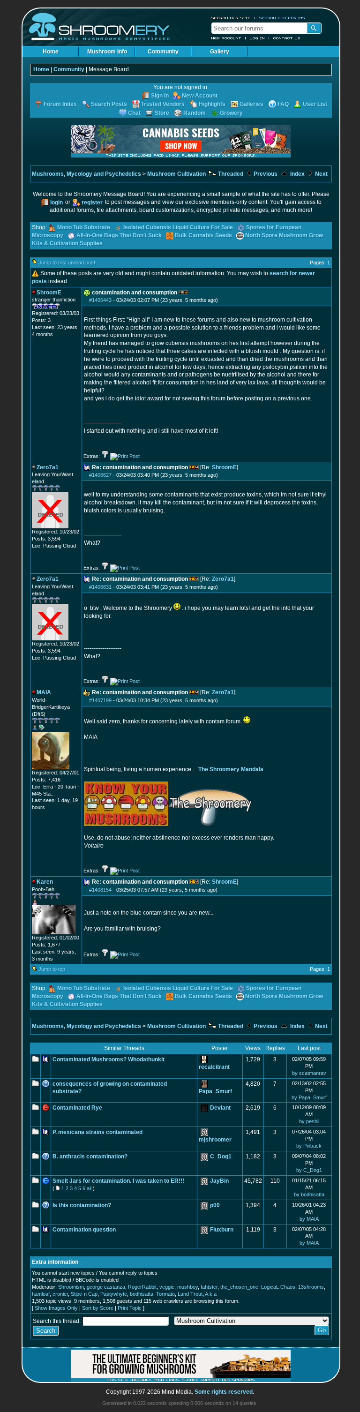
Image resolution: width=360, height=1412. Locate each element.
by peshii (309, 1121)
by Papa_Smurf (309, 1097)
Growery (231, 113)
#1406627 (100, 475)
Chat (134, 113)
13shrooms (311, 1287)
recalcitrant (214, 1067)
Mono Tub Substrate (83, 227)
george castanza (106, 1287)
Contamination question (84, 1229)
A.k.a (211, 1294)
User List (315, 104)
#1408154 (100, 890)
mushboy (187, 1287)
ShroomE (224, 467)
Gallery (219, 51)
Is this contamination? (81, 1205)
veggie (166, 1287)
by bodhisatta (309, 1194)
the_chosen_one (239, 1287)
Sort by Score (97, 1308)
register (92, 202)
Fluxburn (221, 1229)
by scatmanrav (309, 1073)
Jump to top (51, 969)
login (56, 202)
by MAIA (309, 1219)
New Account (226, 38)
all (89, 1188)
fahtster (209, 1287)
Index (297, 174)
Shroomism (71, 1287)
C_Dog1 (221, 1156)
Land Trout (190, 1294)
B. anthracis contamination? (90, 1156)
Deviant (220, 1107)
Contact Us (286, 38)
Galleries (251, 104)
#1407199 (100, 700)
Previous (265, 174)
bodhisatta (141, 1294)
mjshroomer (215, 1139)
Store (162, 113)
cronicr (60, 1294)
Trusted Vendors (163, 104)
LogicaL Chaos (278, 1287)
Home (51, 51)
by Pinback (309, 1146)
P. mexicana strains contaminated (97, 1132)
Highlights (212, 104)
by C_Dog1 (309, 1170)
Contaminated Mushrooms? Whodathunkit (108, 1059)
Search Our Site (231, 17)
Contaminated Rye (77, 1107)
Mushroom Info (107, 51)
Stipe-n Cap (84, 1294)
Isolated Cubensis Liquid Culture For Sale (178, 227)
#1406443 (100, 300)
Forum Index (60, 104)
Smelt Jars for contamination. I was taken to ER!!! (118, 1181)
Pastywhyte (113, 1294)
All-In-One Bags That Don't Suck (119, 235)
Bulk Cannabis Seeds (203, 235)
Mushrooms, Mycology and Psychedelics (86, 174)
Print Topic (130, 1308)
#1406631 (100, 587)
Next (321, 174)
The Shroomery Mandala (230, 769)
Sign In (160, 95)
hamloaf (41, 1294)
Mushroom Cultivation (176, 174)
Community (163, 51)
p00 (215, 1205)
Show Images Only (56, 1308)
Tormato (165, 1294)
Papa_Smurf (215, 1091)
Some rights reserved (224, 1392)
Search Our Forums (282, 17)
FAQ (283, 104)
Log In (257, 38)
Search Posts (109, 104)
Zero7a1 (223, 579)
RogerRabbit (142, 1287)
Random (194, 113)
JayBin (219, 1181)
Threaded (230, 174)
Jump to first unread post (66, 262)
